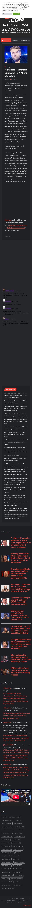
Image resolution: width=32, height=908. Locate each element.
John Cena (6, 846)
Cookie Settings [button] (7, 14)
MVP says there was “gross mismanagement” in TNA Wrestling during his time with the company (16, 442)
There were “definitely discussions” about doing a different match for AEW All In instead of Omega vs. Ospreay (15, 482)
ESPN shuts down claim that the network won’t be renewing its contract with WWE (15, 415)
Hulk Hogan (15, 839)
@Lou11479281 (8, 745)
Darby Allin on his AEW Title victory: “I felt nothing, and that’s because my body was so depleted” (15, 510)
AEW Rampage (7, 820)
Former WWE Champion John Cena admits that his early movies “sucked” (15, 454)
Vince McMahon (17, 878)
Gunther (5, 839)
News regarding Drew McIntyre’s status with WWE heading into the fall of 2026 (16, 428)
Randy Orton (6, 856)
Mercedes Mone (7, 852)
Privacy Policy (27, 905)
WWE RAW (16, 885)
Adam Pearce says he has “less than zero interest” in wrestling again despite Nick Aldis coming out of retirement (14, 497)
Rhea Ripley (6, 859)
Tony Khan (19, 875)
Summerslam (7, 872)
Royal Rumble (19, 862)
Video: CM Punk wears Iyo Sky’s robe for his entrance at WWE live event (15, 517)
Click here (8, 220)
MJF (17, 852)
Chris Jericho (20, 830)
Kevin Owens (7, 849)
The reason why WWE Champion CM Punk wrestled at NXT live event (15, 402)
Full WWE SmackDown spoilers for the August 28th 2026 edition (14, 465)
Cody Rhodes (17, 833)
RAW (16, 856)
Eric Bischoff (20, 836)
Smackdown (6, 869)
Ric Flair (16, 859)
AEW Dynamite (15, 817)
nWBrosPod (7, 688)
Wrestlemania (7, 882)
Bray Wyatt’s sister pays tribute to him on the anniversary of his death (16, 504)
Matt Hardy (18, 849)
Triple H (5, 878)
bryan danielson (19, 826)
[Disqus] (16, 309)
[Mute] (26, 804)
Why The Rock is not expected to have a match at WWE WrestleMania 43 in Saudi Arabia (15, 434)
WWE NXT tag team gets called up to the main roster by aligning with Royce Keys (14, 470)
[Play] (3, 804)
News (8, 66)
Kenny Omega (17, 846)
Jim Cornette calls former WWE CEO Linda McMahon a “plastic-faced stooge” (15, 476)
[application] (16, 797)
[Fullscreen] (29, 804)
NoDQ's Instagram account (18, 225)
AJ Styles (18, 820)
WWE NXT (6, 885)
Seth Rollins (16, 865)
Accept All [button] (16, 14)
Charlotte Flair (7, 830)
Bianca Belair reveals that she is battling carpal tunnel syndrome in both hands (14, 448)
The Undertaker (7, 875)
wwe (17, 882)
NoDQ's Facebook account (16, 228)
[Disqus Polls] (16, 264)
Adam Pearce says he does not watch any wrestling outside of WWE (15, 459)
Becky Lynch (6, 823)
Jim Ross (16, 843)
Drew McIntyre (7, 836)
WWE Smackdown (8, 888)
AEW (4, 817)
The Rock (17, 872)
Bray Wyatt (17, 823)
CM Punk (6, 833)
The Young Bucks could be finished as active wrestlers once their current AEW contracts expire (15, 421)
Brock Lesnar (7, 826)
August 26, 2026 (8, 704)
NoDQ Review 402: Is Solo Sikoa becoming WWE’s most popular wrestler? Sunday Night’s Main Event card (15, 408)
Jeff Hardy (6, 843)
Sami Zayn (6, 865)
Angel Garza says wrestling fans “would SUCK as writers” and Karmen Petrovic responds (14, 490)
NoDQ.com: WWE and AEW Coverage (16, 27)
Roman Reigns (7, 862)
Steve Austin (18, 869)
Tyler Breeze (8, 236)
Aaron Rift (7, 79)
